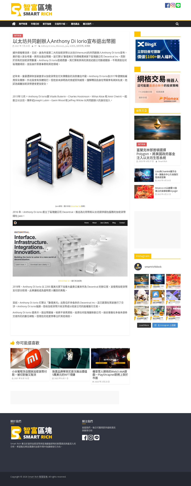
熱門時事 (23, 23)
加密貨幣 (79, 46)
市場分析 (35, 23)
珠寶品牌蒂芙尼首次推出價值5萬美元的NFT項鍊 (69, 373)
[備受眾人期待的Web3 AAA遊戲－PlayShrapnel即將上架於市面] (110, 350)
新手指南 (47, 23)
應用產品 (75, 23)
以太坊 (72, 46)
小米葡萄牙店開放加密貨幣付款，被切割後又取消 (29, 373)
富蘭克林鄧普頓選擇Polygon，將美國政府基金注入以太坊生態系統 (156, 154)
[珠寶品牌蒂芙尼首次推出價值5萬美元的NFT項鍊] (70, 350)
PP (35, 46)
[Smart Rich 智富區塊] (13, 24)
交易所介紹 (60, 23)
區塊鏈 (87, 46)
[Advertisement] (157, 229)
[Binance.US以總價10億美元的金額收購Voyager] (144, 186)
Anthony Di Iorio (48, 46)
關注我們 (87, 23)
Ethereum (60, 46)
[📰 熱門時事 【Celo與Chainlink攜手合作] (157, 281)
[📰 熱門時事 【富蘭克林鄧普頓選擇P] (141, 281)
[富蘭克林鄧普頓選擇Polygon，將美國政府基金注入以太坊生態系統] (157, 117)
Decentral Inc (75, 206)
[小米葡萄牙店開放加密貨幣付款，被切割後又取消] (29, 350)
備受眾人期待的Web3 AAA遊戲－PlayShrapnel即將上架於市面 (110, 375)
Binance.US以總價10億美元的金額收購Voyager (166, 189)
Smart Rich (162, 161)
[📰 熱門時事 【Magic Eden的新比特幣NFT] (157, 313)
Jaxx (66, 46)
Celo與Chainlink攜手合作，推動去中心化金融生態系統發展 (166, 174)
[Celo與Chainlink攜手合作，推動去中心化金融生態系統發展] (144, 170)
